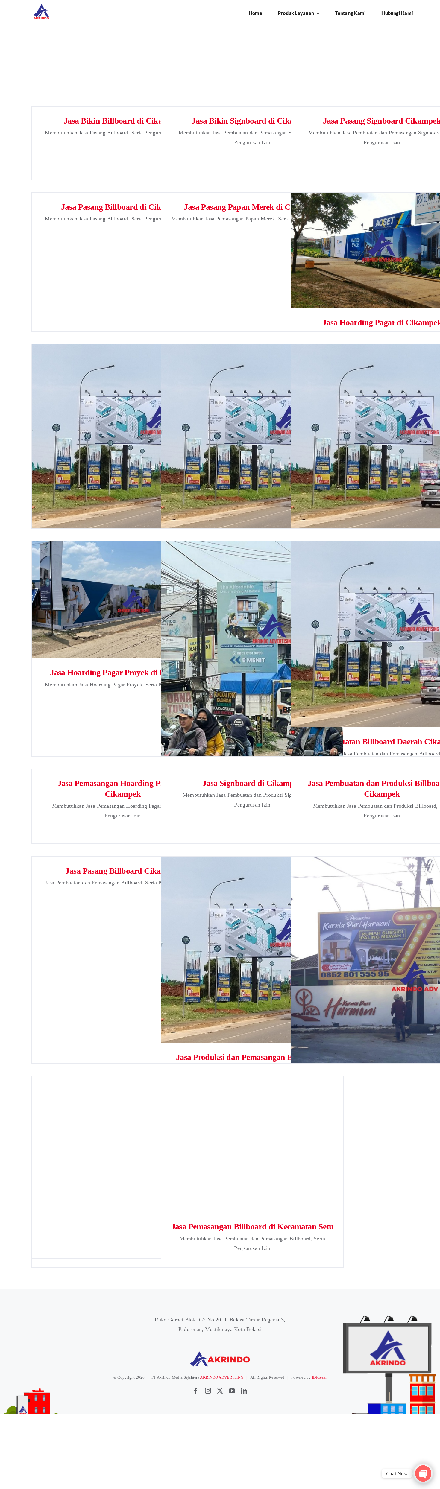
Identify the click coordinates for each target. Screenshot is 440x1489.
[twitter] (220, 1391)
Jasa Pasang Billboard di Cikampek (123, 207)
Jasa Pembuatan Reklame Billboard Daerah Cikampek (122, 437)
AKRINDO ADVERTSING (221, 1377)
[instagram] (208, 1391)
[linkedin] (244, 1391)
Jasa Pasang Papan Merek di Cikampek (252, 207)
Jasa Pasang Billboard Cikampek (122, 870)
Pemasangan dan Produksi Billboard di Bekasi (122, 1167)
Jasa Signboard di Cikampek (252, 783)
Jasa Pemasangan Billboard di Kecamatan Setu (252, 1144)
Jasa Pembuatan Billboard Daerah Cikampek (382, 634)
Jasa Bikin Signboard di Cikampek (252, 120)
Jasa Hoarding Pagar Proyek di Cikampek (122, 599)
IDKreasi (319, 1377)
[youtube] (232, 1391)
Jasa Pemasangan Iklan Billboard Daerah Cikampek (382, 437)
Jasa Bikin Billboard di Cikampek (123, 120)
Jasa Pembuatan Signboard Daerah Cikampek (252, 650)
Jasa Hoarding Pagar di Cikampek (382, 250)
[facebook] (196, 1391)
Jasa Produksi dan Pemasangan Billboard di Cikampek (252, 949)
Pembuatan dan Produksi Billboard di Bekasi (382, 959)
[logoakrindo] (41, 6)
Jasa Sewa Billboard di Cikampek (252, 437)
